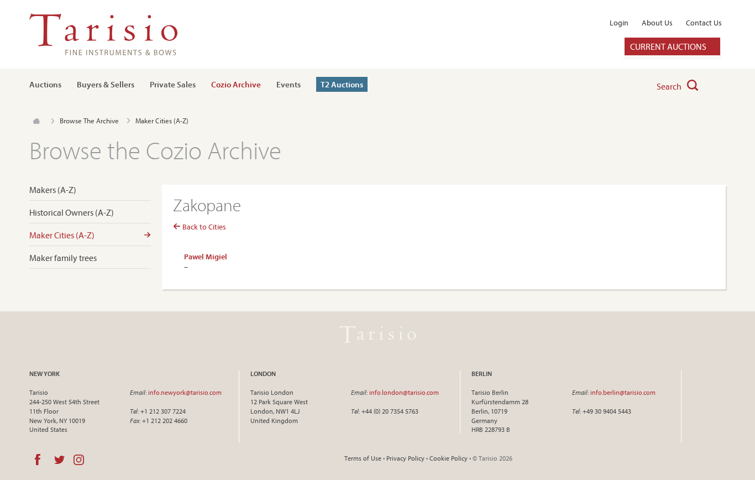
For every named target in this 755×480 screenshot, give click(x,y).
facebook (37, 459)
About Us (657, 23)
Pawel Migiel (205, 257)
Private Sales (173, 84)
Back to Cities (203, 227)
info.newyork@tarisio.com (185, 392)
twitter (59, 459)
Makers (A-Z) (52, 190)
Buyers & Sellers (105, 84)
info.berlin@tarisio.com (623, 392)
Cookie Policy (448, 458)
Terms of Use (362, 458)
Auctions (45, 84)
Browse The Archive (89, 120)
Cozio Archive (236, 84)
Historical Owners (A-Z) (71, 212)
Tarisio (377, 334)
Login (619, 23)
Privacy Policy (405, 458)
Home (36, 121)
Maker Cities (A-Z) (62, 235)
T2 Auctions (342, 84)
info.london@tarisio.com (404, 392)
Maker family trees (63, 258)
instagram (79, 459)
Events (288, 84)
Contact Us (704, 23)
